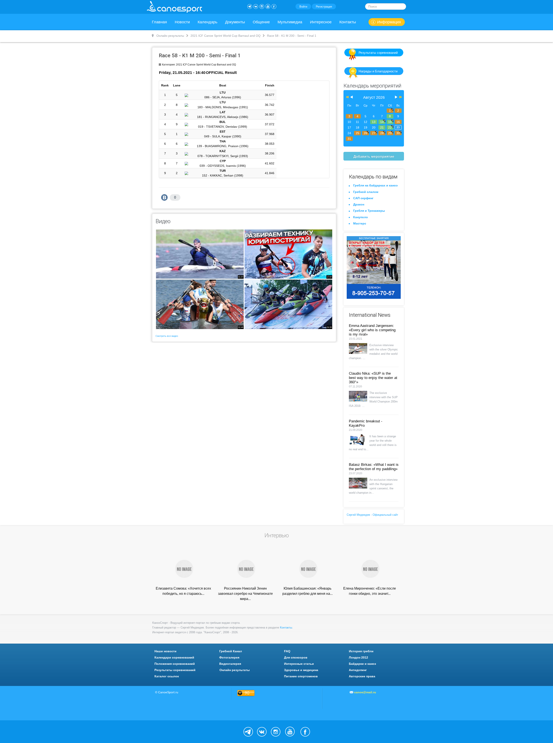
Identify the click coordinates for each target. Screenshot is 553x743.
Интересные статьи (299, 663)
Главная (159, 22)
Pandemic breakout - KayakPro (365, 423)
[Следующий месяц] (396, 97)
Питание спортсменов (301, 676)
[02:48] (200, 304)
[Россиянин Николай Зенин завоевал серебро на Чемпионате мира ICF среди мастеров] (245, 568)
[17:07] (288, 254)
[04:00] (288, 304)
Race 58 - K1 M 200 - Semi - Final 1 (200, 56)
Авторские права (362, 676)
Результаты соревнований (378, 52)
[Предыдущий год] (346, 97)
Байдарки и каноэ (362, 663)
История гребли (361, 651)
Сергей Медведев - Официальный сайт (372, 514)
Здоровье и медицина (301, 670)
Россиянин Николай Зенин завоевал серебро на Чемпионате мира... (245, 594)
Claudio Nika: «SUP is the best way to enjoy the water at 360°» (373, 377)
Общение (261, 22)
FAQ (287, 651)
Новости (182, 22)
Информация (389, 22)
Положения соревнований (174, 663)
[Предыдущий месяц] (351, 97)
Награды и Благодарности (378, 71)
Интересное (321, 22)
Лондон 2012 (358, 657)
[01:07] (200, 254)
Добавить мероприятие (373, 156)
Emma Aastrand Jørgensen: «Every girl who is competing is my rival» (372, 330)
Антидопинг (358, 670)
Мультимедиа (290, 22)
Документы (235, 22)
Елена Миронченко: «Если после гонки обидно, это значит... (369, 591)
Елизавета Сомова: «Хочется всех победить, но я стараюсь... (183, 591)
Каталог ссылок (166, 676)
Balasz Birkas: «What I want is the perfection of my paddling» (374, 467)
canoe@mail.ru (365, 692)
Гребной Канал (230, 651)
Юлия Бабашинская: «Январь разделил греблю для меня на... (307, 591)
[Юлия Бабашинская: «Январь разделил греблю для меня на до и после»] (307, 568)
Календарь (207, 22)
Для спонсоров (295, 657)
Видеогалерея (230, 663)
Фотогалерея (229, 657)
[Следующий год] (400, 97)
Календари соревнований (174, 657)
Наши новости (165, 651)
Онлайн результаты (234, 670)
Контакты (347, 22)
